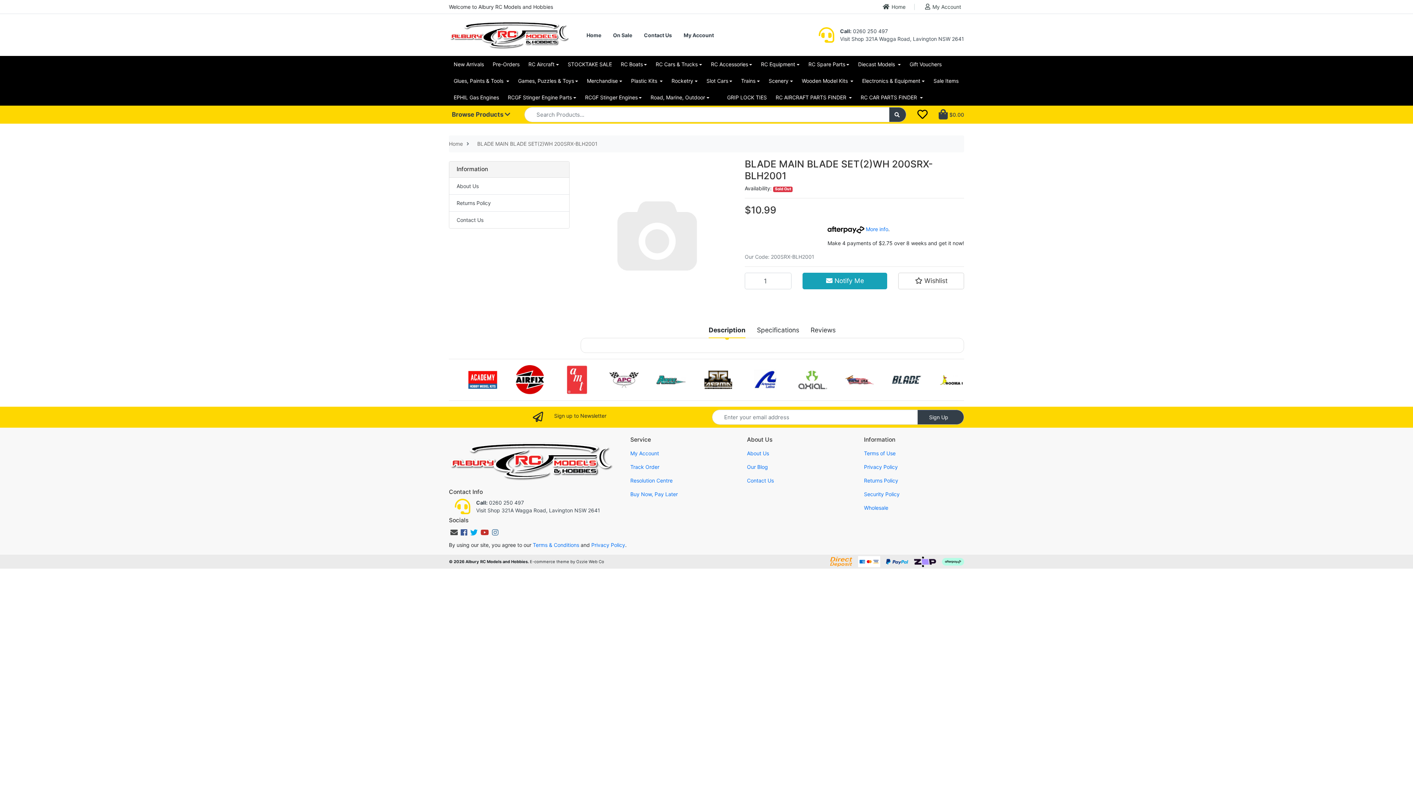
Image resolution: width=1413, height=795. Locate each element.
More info (876, 229)
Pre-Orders (506, 64)
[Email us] (454, 532)
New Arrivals (469, 64)
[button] (931, 281)
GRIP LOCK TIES (747, 97)
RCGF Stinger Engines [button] (611, 97)
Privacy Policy (881, 467)
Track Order (644, 467)
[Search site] (898, 114)
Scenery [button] (779, 81)
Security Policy (882, 494)
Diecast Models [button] (877, 64)
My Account (946, 7)
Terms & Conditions (556, 545)
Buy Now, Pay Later (654, 494)
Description (727, 330)
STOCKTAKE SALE (590, 64)
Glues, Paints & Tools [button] (479, 81)
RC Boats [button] (632, 64)
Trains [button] (748, 81)
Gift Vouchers (926, 64)
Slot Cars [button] (717, 81)
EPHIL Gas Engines (476, 97)
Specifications (778, 330)
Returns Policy (474, 203)
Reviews (823, 330)
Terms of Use (880, 453)
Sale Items (946, 81)
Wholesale (876, 508)
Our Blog (757, 467)
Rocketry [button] (682, 81)
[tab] (727, 330)
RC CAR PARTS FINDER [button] (889, 97)
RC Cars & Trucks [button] (677, 64)
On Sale (622, 35)
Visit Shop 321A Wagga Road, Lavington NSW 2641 (902, 39)
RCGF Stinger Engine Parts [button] (540, 97)
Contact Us (658, 35)
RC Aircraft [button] (541, 64)
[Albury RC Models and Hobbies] (509, 34)
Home (899, 7)
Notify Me (848, 281)
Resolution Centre (651, 480)
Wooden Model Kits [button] (825, 81)
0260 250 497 (864, 31)
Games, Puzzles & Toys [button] (546, 81)
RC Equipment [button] (778, 64)
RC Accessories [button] (729, 64)
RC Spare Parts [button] (826, 64)
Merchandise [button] (602, 81)
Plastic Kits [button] (645, 81)
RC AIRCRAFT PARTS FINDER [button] (812, 97)
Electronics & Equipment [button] (891, 81)
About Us (468, 186)
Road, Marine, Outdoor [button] (678, 97)
